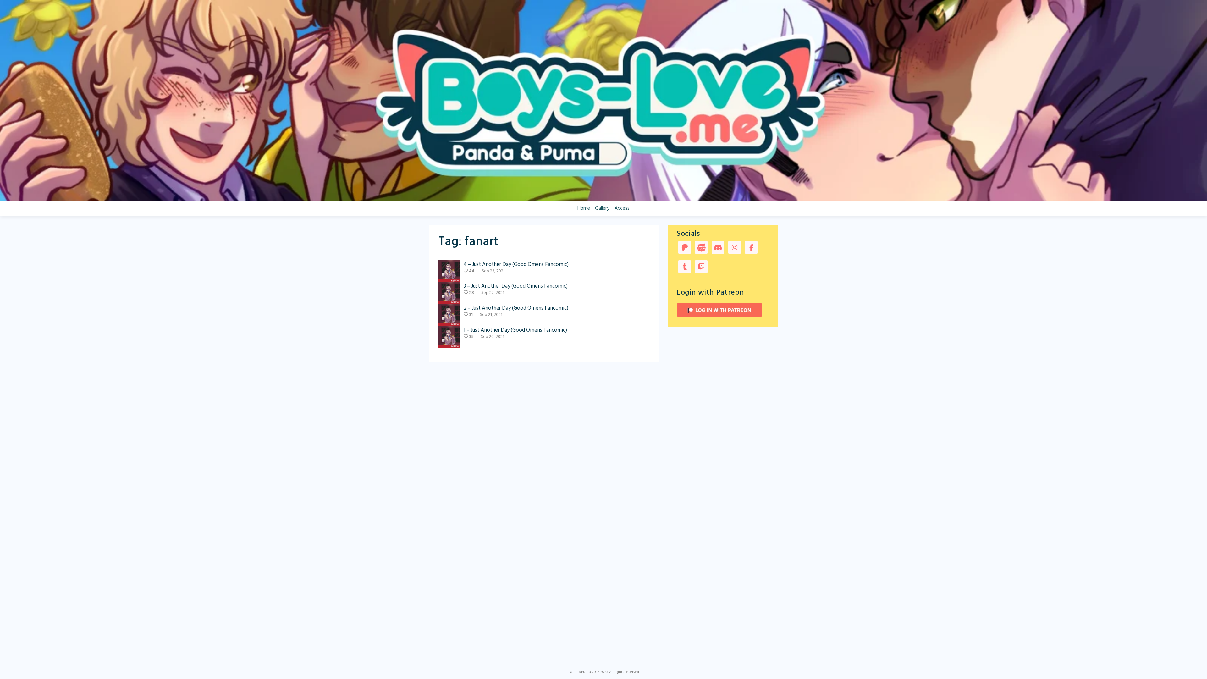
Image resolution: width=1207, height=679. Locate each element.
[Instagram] (734, 248)
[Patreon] (684, 248)
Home (583, 208)
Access (622, 208)
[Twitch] (701, 267)
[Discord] (718, 248)
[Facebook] (751, 248)
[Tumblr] (684, 267)
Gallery (602, 208)
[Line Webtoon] (701, 248)
